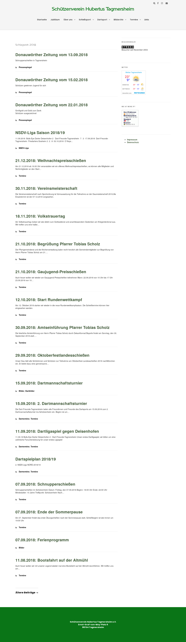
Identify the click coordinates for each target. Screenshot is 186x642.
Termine (134, 19)
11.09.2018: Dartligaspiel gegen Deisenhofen (57, 431)
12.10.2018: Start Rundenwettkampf (48, 299)
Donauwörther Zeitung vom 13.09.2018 (51, 54)
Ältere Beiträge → (26, 592)
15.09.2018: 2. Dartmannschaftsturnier (51, 403)
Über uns (68, 19)
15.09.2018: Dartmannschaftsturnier (49, 383)
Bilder (21, 391)
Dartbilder (29, 391)
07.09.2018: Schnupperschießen (45, 484)
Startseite (42, 19)
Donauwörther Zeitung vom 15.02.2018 (51, 79)
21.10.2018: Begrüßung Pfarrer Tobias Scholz (57, 244)
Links (146, 19)
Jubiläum (55, 19)
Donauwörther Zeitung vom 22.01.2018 (51, 104)
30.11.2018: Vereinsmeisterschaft (46, 188)
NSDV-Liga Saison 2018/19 (40, 132)
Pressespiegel (25, 67)
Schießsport (85, 19)
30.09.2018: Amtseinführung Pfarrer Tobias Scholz (62, 327)
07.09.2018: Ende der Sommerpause (49, 512)
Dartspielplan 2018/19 (35, 459)
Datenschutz (133, 142)
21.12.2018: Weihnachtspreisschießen (50, 160)
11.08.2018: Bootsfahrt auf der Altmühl (51, 560)
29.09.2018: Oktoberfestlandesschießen (52, 355)
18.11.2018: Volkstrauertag (40, 216)
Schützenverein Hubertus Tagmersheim (93, 9)
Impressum (132, 139)
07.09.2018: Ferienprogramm (42, 540)
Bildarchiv (118, 19)
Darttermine (24, 418)
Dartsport (102, 19)
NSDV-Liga (24, 148)
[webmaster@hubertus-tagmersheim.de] (167, 3)
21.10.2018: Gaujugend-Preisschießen (50, 271)
